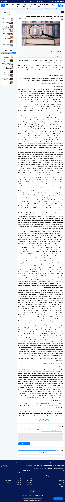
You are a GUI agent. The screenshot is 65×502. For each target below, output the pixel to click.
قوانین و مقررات (29, 5)
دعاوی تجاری (19, 480)
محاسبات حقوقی (18, 5)
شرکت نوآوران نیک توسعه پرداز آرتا (28, 495)
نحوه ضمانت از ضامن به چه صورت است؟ (6, 57)
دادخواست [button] (6, 53)
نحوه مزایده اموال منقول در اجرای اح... (6, 82)
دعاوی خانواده (8, 478)
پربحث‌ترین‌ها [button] (8, 14)
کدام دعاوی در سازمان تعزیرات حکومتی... (6, 71)
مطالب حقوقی (61, 478)
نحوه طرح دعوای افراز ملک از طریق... (6, 23)
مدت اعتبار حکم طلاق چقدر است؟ (6, 19)
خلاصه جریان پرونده (57, 54)
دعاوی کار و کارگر (29, 482)
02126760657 (26, 1)
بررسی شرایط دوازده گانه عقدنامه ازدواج (49, 83)
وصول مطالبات (29, 484)
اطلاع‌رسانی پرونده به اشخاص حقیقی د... (6, 64)
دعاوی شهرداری (18, 482)
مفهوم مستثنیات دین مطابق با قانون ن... (6, 75)
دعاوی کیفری (29, 480)
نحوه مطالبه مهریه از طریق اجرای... (6, 34)
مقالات (47, 4)
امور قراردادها (8, 482)
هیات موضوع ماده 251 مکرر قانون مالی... (53, 1)
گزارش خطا (35, 420)
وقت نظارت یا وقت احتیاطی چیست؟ (6, 79)
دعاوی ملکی (29, 478)
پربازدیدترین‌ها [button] (6, 12)
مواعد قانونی (24, 5)
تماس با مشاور (57, 499)
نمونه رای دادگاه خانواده (47, 9)
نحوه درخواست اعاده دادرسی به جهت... (6, 45)
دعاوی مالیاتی (19, 484)
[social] (8, 1)
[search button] (3, 5)
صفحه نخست (53, 5)
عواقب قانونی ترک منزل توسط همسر (49, 363)
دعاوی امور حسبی (8, 480)
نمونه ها (43, 4)
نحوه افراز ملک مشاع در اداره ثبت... (6, 27)
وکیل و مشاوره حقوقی (37, 5)
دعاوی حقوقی (18, 478)
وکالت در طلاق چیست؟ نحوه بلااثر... (6, 30)
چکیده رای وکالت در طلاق (55, 51)
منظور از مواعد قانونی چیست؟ (6, 41)
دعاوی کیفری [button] (2, 53)
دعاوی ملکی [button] (10, 53)
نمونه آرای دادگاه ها (55, 9)
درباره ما (7, 5)
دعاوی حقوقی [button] (14, 53)
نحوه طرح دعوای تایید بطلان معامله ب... (6, 68)
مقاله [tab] (63, 12)
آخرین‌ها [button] (11, 12)
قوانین (63, 482)
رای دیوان (59, 56)
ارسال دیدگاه (24, 443)
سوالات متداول (12, 5)
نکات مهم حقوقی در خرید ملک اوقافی (6, 60)
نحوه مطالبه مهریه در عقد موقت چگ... (6, 38)
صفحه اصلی (62, 9)
